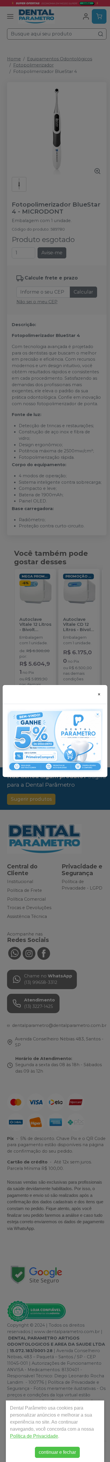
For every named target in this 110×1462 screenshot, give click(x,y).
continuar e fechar (57, 1452)
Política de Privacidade (34, 1436)
